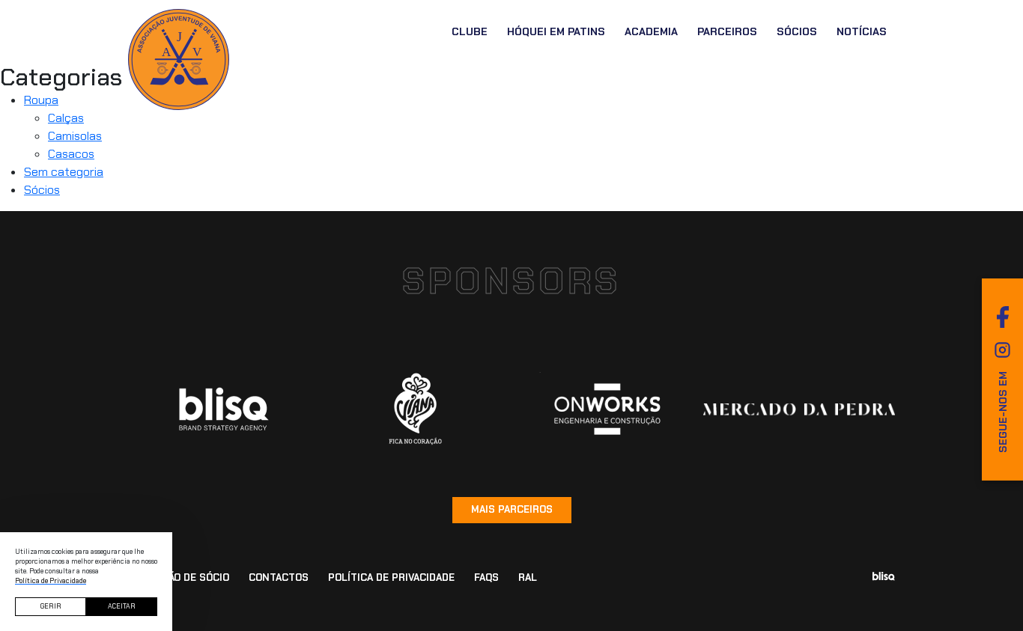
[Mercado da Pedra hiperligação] (799, 409)
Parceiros (727, 31)
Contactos (279, 577)
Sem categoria (63, 172)
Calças (66, 118)
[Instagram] (1002, 350)
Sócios (797, 31)
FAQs (486, 577)
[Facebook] (1003, 317)
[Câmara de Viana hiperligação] (415, 409)
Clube (470, 31)
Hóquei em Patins (556, 31)
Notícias (862, 31)
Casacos (71, 154)
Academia (651, 31)
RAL (527, 577)
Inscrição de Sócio (178, 577)
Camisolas (75, 136)
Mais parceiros (512, 509)
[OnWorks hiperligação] (607, 409)
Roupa (41, 100)
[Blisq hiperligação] (224, 409)
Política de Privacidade (391, 577)
